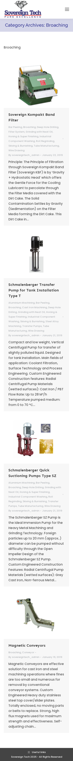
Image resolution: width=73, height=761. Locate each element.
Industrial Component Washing (27, 496)
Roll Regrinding (45, 141)
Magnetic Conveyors (26, 645)
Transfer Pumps (32, 326)
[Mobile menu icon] (67, 9)
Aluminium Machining (21, 303)
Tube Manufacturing (46, 146)
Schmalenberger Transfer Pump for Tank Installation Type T (33, 290)
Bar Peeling (15, 127)
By (23, 155)
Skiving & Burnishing (20, 146)
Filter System (16, 132)
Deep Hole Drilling (47, 127)
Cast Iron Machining (34, 307)
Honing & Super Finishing (23, 136)
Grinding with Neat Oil (39, 132)
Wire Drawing (16, 150)
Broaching (29, 127)
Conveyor (28, 652)
